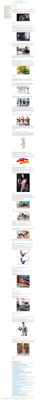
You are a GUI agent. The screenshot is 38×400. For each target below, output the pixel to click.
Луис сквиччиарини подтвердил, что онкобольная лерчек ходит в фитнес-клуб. (20, 379)
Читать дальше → (13, 41)
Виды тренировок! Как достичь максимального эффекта (20, 338)
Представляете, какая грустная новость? (17, 369)
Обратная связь (23, 398)
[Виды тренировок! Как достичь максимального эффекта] (23, 349)
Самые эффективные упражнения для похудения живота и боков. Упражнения (23, 43)
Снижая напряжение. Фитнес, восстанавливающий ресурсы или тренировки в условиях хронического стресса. (23, 378)
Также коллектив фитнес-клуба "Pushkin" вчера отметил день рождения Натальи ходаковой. (21, 372)
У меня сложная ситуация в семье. (16, 391)
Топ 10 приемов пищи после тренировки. (17, 386)
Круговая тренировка (15, 6)
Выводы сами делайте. (15, 388)
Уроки (16, 2)
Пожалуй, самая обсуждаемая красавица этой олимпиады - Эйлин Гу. (19, 394)
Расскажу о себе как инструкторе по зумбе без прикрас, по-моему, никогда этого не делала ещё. (22, 384)
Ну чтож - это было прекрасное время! (16, 377)
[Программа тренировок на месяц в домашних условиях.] (23, 281)
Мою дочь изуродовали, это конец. (7, 13)
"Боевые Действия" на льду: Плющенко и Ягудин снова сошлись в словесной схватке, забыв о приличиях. (23, 385)
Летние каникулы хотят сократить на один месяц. (17, 368)
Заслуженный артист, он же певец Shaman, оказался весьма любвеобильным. (20, 365)
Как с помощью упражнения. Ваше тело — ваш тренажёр (20, 131)
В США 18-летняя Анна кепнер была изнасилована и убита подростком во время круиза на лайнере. (22, 371)
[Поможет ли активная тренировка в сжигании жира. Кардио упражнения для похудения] (23, 120)
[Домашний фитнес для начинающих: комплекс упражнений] (23, 216)
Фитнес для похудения (23, 2)
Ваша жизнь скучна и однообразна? (16, 380)
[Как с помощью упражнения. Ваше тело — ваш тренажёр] (23, 142)
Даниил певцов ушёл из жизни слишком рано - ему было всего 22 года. (19, 364)
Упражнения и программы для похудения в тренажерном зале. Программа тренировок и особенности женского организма (22, 167)
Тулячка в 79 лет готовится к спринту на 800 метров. (18, 389)
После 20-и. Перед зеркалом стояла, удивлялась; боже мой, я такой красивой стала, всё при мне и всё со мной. (23, 376)
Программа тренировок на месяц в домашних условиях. (20, 267)
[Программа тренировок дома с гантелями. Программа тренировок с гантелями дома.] (23, 329)
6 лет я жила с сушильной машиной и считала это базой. (18, 370)
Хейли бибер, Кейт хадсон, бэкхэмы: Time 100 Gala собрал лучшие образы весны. (20, 375)
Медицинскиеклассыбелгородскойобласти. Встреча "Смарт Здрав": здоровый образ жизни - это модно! (22, 382)
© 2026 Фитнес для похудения (6, 398)
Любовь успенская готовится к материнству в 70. (17, 390)
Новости (14, 2)
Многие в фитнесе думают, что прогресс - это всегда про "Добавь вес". (19, 395)
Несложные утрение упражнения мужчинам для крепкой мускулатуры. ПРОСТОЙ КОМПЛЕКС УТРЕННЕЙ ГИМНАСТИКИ (21, 152)
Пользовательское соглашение (16, 398)
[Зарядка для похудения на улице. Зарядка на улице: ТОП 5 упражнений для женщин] (23, 257)
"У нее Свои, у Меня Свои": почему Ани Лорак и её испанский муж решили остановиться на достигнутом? (23, 387)
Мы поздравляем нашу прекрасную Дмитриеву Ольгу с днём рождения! (19, 393)
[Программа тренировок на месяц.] (23, 304)
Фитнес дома (19, 2)
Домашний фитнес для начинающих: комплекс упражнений (20, 211)
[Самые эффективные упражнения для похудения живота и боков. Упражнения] (23, 51)
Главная (12, 2)
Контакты (13, 398)
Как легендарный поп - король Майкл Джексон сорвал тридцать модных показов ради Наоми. (21, 367)
